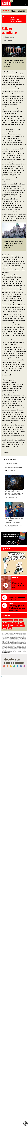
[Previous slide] (3, 957)
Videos (4, 620)
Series (21, 620)
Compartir (5, 452)
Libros (16, 625)
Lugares (11, 625)
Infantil (4, 628)
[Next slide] (25, 957)
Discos (10, 628)
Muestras (5, 625)
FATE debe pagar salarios (12, 11)
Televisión (10, 620)
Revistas (5, 622)
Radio (16, 622)
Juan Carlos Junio (11, 1116)
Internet (22, 625)
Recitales (11, 622)
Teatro (16, 620)
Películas (21, 622)
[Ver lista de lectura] (25, 1123)
